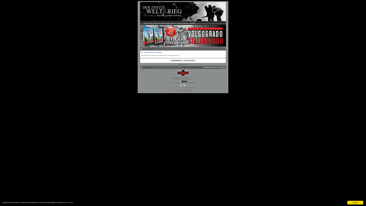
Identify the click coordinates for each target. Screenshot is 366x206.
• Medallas (162, 23)
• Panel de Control (147, 23)
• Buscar (158, 23)
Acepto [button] (355, 202)
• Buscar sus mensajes (176, 23)
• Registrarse (185, 23)
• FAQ (154, 23)
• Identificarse (192, 23)
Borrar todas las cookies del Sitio (195, 67)
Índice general (149, 48)
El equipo (184, 67)
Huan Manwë (189, 90)
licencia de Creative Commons (188, 82)
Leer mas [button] (70, 202)
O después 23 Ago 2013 (188, 60)
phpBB (176, 78)
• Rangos (168, 23)
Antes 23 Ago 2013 (176, 60)
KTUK (186, 79)
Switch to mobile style (183, 64)
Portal (144, 48)
